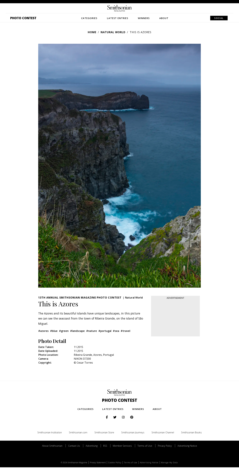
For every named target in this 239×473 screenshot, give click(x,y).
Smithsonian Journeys (132, 432)
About (163, 18)
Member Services (122, 445)
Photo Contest (23, 18)
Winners (144, 18)
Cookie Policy (114, 462)
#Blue (54, 331)
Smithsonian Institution (49, 432)
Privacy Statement (98, 462)
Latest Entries (117, 18)
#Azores (43, 331)
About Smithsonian (52, 445)
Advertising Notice (187, 445)
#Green (64, 331)
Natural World (113, 32)
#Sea (116, 331)
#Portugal (104, 331)
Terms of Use (145, 445)
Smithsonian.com (78, 432)
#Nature (91, 331)
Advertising (92, 445)
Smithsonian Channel (163, 432)
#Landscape (77, 331)
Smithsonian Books (191, 432)
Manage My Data (169, 462)
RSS (105, 445)
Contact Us (74, 445)
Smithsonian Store (104, 432)
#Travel (125, 331)
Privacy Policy (165, 445)
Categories (89, 18)
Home (92, 32)
